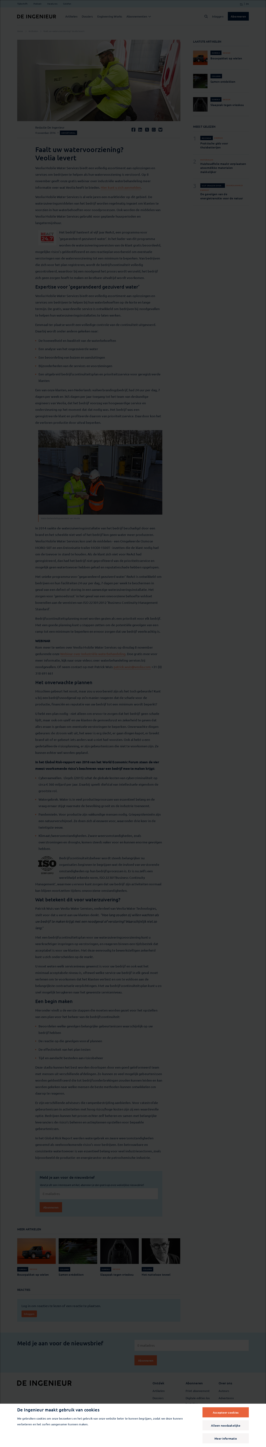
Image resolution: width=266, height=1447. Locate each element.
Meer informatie (225, 1438)
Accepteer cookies (225, 1412)
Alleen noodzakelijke (225, 1425)
